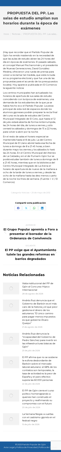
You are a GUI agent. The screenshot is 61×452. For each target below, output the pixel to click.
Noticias (25, 192)
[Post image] (11, 288)
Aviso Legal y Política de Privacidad (20, 447)
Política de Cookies (48, 447)
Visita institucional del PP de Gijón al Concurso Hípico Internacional (37, 286)
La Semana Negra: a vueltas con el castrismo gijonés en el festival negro (38, 417)
